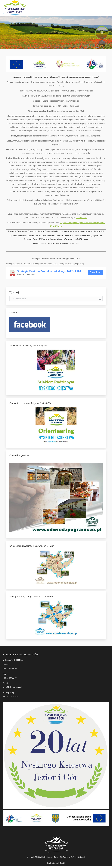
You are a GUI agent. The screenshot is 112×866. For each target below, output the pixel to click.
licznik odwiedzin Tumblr (56, 863)
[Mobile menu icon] (107, 8)
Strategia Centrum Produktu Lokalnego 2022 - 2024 (49, 271)
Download (95, 272)
